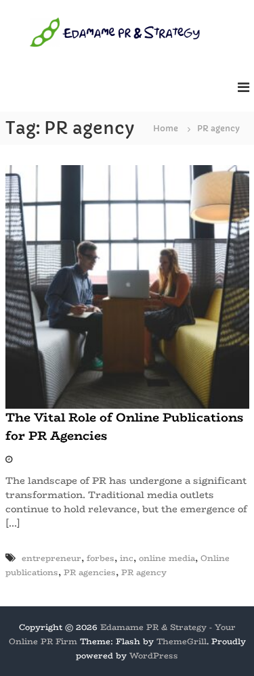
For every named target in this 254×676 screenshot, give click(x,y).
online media (167, 557)
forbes (100, 557)
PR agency (144, 572)
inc (126, 557)
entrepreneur (51, 557)
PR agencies (90, 572)
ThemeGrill (181, 641)
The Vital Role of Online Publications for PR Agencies (124, 426)
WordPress (153, 655)
